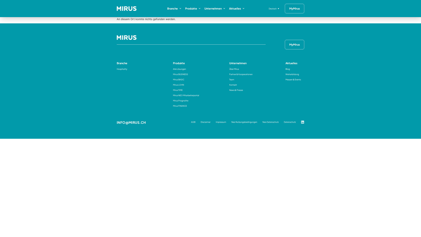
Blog (287, 69)
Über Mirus (234, 69)
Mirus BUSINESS (180, 74)
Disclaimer (205, 122)
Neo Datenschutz (270, 122)
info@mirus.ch (131, 122)
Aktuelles (235, 8)
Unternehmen (213, 8)
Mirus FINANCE (180, 106)
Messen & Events (293, 79)
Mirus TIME (178, 90)
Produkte (191, 8)
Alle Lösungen (179, 69)
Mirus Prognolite (180, 100)
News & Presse (236, 90)
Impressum (221, 122)
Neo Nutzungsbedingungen (244, 122)
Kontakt (233, 85)
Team (231, 79)
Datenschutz (290, 122)
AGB (193, 122)
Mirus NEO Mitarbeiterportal (186, 95)
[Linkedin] (302, 122)
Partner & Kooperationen (241, 74)
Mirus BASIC (178, 79)
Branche (172, 8)
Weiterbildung (292, 74)
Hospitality (122, 69)
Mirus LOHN (178, 85)
